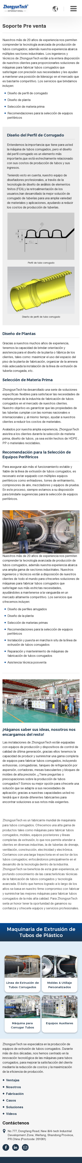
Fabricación (15, 1094)
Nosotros (13, 1087)
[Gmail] (25, 1147)
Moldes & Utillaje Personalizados (59, 985)
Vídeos (11, 1114)
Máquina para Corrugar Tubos (22, 1025)
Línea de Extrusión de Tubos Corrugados (22, 985)
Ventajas (12, 1080)
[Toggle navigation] (73, 8)
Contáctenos (15, 1122)
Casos (11, 1100)
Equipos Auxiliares (59, 1023)
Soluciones (14, 1107)
